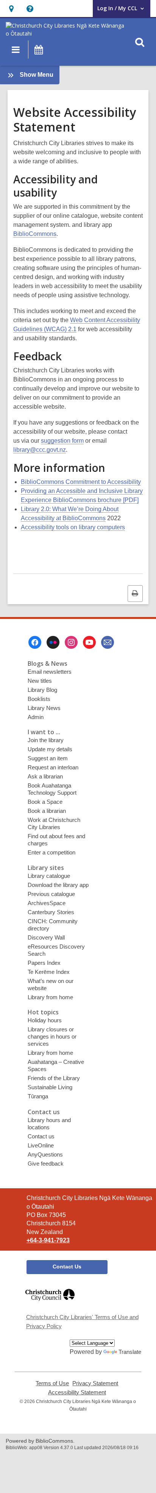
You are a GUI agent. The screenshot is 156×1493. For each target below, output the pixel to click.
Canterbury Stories (51, 912)
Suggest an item (48, 758)
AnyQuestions (45, 1154)
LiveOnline (41, 1145)
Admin (36, 717)
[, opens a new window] (50, 1304)
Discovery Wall (46, 937)
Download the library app (58, 885)
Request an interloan (53, 767)
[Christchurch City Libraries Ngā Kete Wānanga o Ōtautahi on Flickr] (53, 642)
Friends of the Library (54, 1078)
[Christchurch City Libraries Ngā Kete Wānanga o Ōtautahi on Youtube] (89, 642)
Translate (130, 1352)
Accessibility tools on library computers (73, 527)
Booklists (39, 699)
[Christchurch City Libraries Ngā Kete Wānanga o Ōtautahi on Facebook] (34, 642)
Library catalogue (49, 876)
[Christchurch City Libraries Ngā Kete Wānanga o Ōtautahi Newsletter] (107, 642)
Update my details (50, 749)
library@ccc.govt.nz (39, 450)
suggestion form (62, 440)
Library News (44, 708)
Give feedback (46, 1163)
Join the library (46, 740)
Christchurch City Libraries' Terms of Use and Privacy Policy (82, 1321)
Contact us (41, 1136)
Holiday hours (45, 1020)
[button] (11, 8)
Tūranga (38, 1096)
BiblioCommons (34, 234)
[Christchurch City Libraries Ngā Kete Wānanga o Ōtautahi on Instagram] (71, 642)
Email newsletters (50, 671)
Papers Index (44, 963)
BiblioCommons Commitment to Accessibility (81, 482)
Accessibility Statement (77, 1392)
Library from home (50, 997)
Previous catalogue (51, 894)
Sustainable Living (50, 1087)
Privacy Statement (95, 1383)
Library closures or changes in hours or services (52, 1036)
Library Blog (42, 690)
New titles (40, 681)
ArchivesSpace (47, 903)
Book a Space (45, 801)
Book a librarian (47, 811)
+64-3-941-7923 (48, 1240)
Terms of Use (52, 1383)
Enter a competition (51, 852)
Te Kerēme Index (49, 972)
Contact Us (67, 1267)
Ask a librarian (45, 776)
